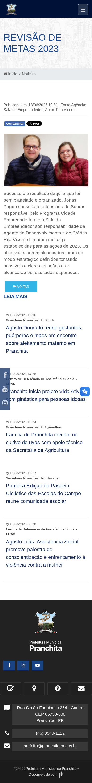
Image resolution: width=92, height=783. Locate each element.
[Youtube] (5, 389)
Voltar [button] (22, 287)
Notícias (29, 74)
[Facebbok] (9, 665)
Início (12, 74)
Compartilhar (15, 123)
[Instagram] (5, 403)
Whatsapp (60, 124)
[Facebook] (5, 375)
